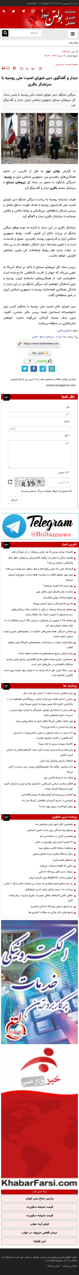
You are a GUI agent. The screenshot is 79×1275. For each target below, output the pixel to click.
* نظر (67, 436)
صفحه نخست (71, 64)
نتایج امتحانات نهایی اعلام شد (58, 598)
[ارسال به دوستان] (7, 68)
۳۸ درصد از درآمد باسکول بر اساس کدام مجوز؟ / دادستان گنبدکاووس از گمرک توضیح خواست (43, 735)
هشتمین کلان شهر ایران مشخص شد (54, 824)
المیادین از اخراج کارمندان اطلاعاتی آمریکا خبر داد (47, 801)
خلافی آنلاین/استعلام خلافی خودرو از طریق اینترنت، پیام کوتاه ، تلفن (40, 897)
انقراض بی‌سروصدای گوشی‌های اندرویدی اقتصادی (47, 795)
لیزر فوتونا (40, 1241)
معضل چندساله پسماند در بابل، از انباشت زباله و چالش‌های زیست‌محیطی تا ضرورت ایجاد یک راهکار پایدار (42, 612)
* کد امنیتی (64, 472)
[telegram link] (43, 369)
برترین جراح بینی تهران (40, 1198)
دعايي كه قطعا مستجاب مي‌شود (56, 866)
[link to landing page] (57, 17)
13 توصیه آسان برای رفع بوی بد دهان (54, 842)
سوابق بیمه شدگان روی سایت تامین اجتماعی (50, 830)
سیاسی (59, 64)
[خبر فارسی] (39, 1116)
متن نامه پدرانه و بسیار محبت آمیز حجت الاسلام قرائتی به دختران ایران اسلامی (39, 752)
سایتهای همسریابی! (62, 860)
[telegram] (23, 11)
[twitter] (13, 11)
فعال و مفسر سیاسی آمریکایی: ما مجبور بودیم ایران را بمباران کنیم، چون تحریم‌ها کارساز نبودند (38, 786)
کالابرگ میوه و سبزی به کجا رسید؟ (55, 744)
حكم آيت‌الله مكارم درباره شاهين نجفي (53, 854)
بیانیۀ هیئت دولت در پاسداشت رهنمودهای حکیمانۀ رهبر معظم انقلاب (40, 644)
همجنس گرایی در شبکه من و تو (56, 836)
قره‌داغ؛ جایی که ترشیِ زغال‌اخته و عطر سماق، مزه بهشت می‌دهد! (39, 569)
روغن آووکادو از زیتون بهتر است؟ (56, 806)
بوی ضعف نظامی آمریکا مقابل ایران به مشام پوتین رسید (44, 721)
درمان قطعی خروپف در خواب (39, 1232)
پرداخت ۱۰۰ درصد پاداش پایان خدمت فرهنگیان (49, 890)
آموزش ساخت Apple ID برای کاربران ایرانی (51, 878)
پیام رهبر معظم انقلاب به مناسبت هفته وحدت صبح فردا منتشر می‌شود (40, 577)
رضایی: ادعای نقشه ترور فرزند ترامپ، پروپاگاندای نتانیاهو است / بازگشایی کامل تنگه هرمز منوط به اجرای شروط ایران (40, 701)
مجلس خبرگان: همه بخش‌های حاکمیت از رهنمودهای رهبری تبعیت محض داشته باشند (38, 633)
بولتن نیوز (53, 171)
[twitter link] (25, 369)
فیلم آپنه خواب (39, 1224)
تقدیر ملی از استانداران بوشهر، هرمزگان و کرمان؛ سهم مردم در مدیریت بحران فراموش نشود (41, 712)
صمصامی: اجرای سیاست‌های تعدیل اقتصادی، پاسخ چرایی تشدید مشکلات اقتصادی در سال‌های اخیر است (39, 661)
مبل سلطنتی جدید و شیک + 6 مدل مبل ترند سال (48, 693)
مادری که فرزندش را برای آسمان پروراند (53, 604)
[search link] (5, 33)
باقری (35, 337)
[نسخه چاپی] (3, 68)
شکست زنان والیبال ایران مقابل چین (54, 592)
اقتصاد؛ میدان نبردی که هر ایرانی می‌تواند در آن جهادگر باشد (42, 552)
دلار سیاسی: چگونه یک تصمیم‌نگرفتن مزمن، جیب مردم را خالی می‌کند (41, 769)
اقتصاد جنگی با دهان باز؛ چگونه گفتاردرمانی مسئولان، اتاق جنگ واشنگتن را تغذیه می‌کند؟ (40, 560)
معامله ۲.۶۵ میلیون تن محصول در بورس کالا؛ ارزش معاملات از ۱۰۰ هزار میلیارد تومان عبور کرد (38, 623)
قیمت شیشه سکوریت (39, 1207)
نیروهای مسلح (47, 337)
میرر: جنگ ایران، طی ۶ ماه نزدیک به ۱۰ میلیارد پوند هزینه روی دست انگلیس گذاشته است (38, 672)
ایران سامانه (53, 1266)
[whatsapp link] (51, 369)
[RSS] (3, 11)
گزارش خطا (38, 353)
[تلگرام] (40, 526)
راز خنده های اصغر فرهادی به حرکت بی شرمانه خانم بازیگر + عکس (38, 884)
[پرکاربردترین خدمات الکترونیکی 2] (39, 982)
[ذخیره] (14, 68)
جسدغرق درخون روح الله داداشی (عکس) (52, 906)
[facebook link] (34, 369)
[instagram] (33, 11)
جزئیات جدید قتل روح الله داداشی (56, 872)
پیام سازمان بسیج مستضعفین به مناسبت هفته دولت (45, 653)
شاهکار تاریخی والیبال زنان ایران (56, 761)
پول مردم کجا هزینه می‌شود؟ (58, 586)
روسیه (59, 337)
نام (68, 407)
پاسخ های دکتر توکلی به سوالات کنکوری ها (51, 912)
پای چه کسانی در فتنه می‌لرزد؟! (57, 727)
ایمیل (67, 421)
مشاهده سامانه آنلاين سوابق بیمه (56, 848)
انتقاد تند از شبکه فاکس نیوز (58, 778)
